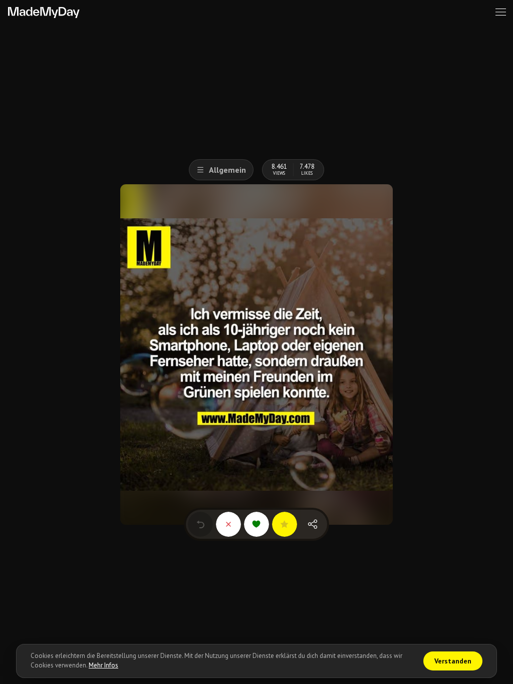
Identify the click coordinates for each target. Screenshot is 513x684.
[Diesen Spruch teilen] (312, 524)
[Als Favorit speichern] (284, 524)
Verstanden (452, 660)
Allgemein (227, 170)
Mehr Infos (103, 665)
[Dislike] (228, 524)
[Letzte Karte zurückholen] (200, 524)
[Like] (256, 524)
